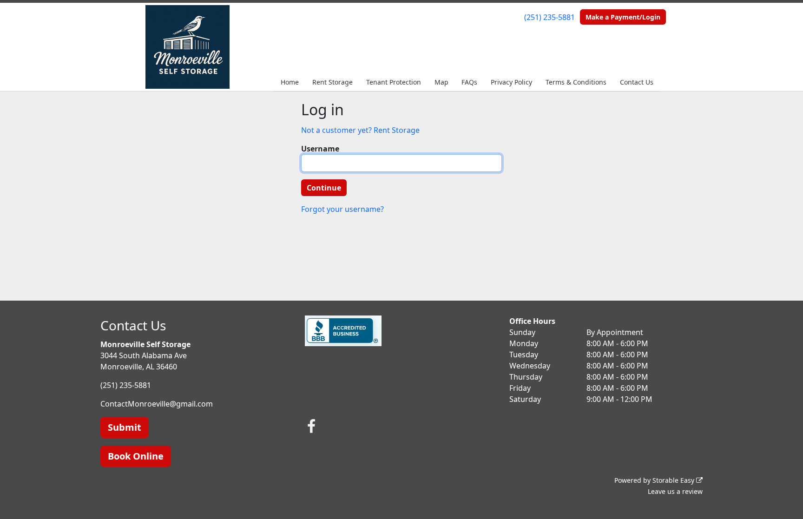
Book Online (136, 456)
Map (441, 82)
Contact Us (636, 82)
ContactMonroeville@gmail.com (156, 404)
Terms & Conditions (576, 82)
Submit (124, 427)
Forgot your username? (342, 209)
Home (290, 82)
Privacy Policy (511, 82)
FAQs (469, 82)
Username (320, 149)
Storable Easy (674, 480)
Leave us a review (675, 491)
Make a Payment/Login (623, 17)
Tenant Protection (393, 82)
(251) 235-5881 (549, 17)
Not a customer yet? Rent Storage (360, 130)
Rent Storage (332, 82)
